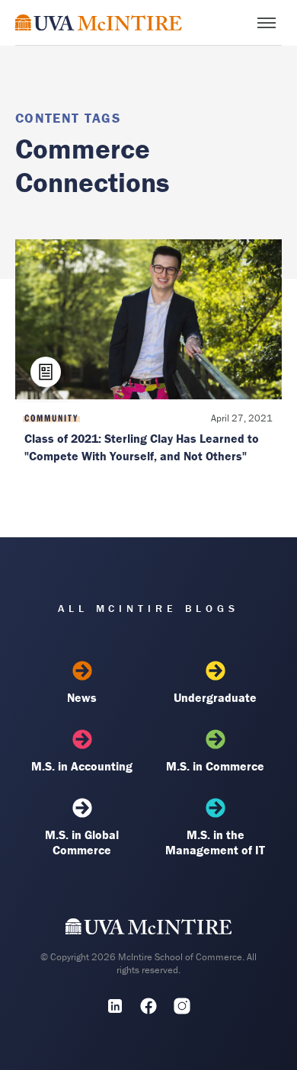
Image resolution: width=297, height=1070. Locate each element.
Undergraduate (215, 697)
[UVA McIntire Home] (148, 929)
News (82, 697)
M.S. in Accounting (82, 766)
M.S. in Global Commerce (82, 842)
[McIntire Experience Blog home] (98, 22)
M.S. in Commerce (215, 766)
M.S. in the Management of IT (215, 842)
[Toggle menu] (266, 23)
